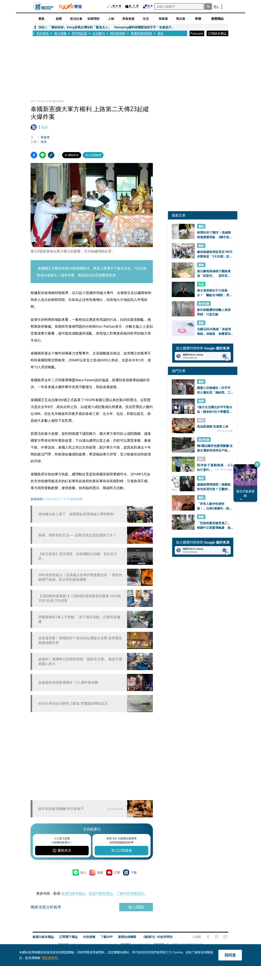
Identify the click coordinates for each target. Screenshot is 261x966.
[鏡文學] (132, 6)
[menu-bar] (222, 6)
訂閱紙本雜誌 (217, 33)
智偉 (44, 142)
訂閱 (117, 872)
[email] (225, 937)
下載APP (107, 937)
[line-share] (42, 155)
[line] (197, 937)
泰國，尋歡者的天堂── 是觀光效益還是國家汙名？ (77, 535)
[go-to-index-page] (43, 6)
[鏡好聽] (114, 6)
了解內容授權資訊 (130, 893)
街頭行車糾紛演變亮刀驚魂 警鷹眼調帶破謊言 (73, 703)
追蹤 (100, 872)
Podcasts (196, 33)
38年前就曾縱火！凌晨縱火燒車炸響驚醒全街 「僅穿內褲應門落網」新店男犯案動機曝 (80, 577)
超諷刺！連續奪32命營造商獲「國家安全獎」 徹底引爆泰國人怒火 (80, 661)
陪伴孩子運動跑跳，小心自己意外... (215, 467)
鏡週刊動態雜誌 (101, 893)
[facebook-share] (34, 155)
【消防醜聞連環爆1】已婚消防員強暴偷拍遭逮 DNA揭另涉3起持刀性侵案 (79, 598)
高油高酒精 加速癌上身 (212, 426)
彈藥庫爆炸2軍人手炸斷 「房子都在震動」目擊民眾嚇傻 (79, 619)
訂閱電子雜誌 (68, 937)
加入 (83, 872)
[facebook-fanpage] (208, 937)
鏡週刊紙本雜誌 (73, 893)
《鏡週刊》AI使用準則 (157, 937)
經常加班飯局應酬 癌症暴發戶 (61, 808)
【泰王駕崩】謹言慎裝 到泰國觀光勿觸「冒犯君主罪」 (77, 556)
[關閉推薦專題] (257, 464)
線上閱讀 (136, 907)
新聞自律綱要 (127, 937)
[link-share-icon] (51, 155)
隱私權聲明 (49, 958)
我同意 (230, 955)
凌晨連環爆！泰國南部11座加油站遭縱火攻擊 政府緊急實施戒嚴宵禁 (80, 640)
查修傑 (45, 137)
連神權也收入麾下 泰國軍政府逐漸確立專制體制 (76, 514)
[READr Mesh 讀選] (147, 6)
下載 (134, 872)
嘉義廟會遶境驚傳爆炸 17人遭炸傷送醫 (68, 682)
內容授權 (89, 937)
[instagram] (217, 937)
